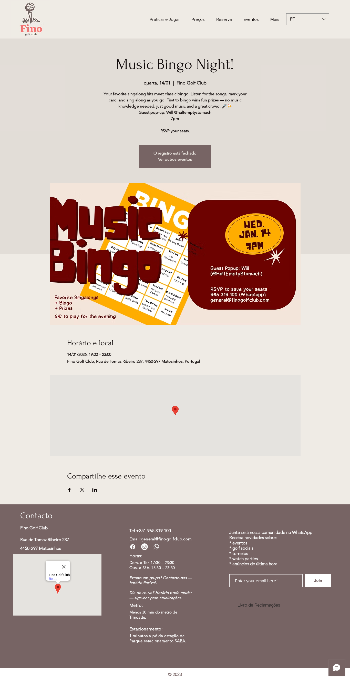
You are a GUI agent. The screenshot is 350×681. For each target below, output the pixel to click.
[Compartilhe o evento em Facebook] (69, 490)
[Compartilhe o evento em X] (82, 490)
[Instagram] (144, 546)
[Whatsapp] (156, 546)
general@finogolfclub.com (166, 538)
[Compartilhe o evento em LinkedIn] (94, 490)
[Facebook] (132, 546)
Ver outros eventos (175, 159)
